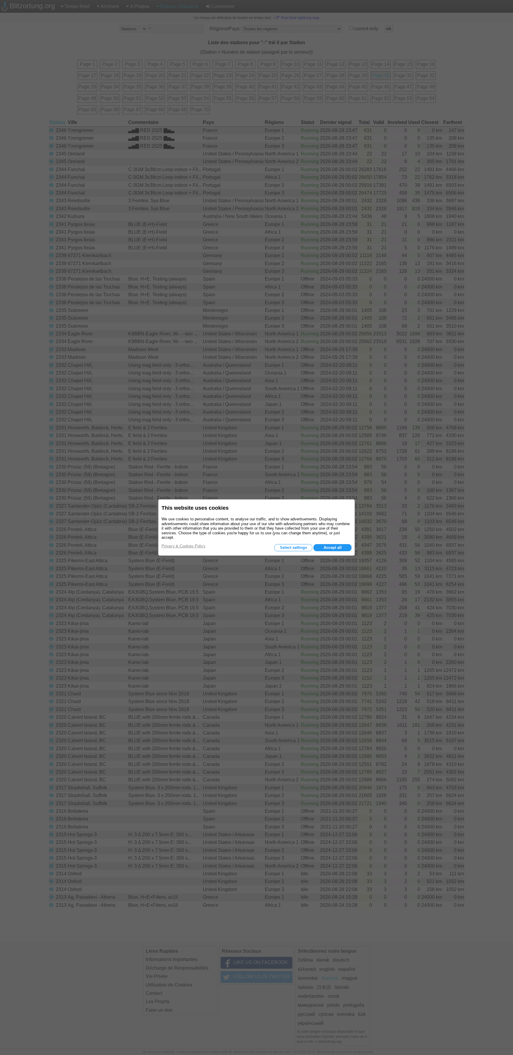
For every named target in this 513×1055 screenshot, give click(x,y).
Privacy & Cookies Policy (183, 546)
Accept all (333, 547)
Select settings (293, 547)
